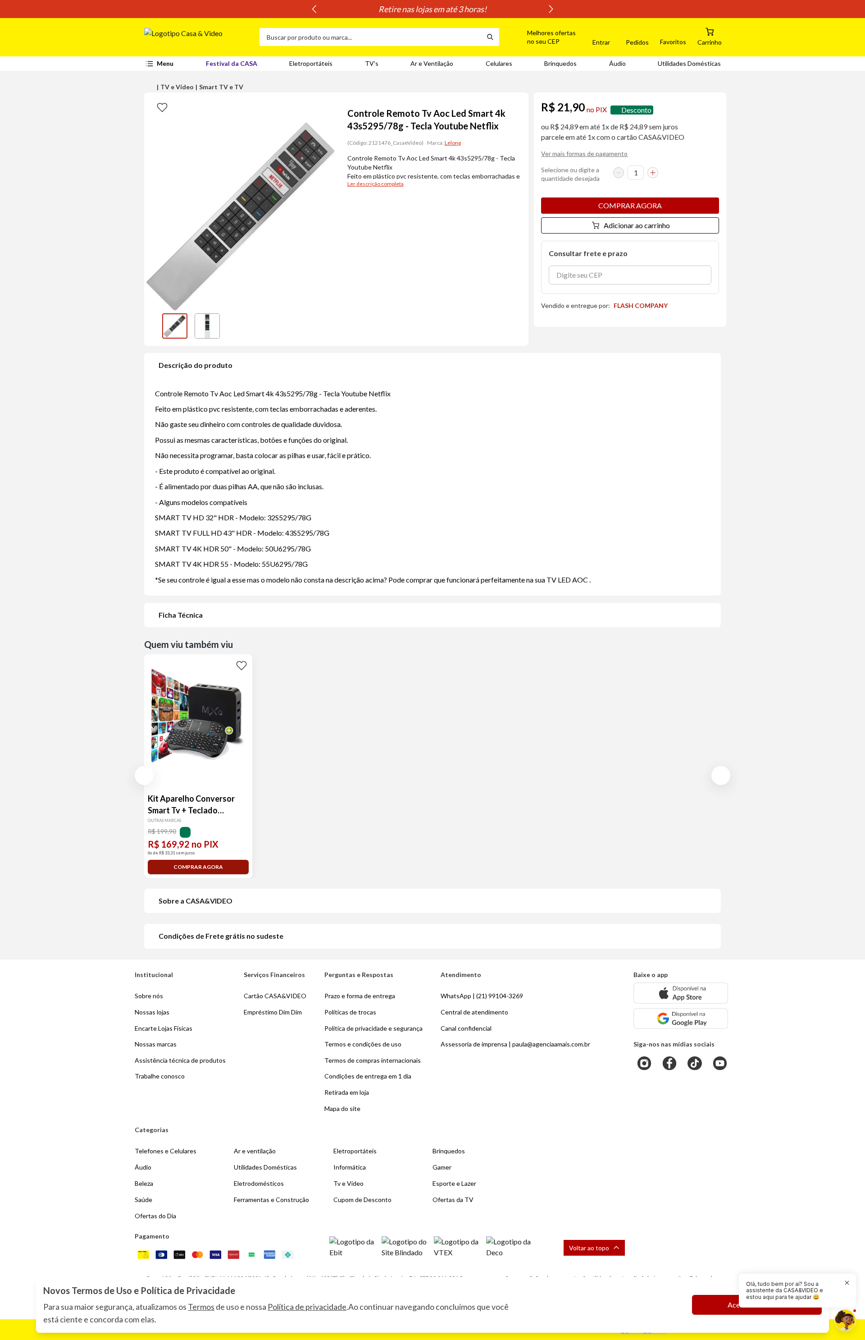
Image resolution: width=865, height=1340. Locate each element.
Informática (349, 1167)
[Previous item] (314, 9)
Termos (201, 1307)
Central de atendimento (474, 1012)
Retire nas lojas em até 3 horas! (432, 9)
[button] (541, 37)
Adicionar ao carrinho (637, 225)
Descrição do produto (195, 365)
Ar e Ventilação (431, 63)
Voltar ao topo (589, 1248)
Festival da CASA (231, 63)
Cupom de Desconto (362, 1199)
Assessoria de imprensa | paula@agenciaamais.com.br (515, 1044)
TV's (371, 63)
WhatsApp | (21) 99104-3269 (482, 996)
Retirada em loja (346, 1092)
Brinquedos (560, 63)
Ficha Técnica (181, 614)
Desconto (636, 110)
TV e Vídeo (177, 87)
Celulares (499, 63)
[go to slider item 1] (207, 326)
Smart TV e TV (221, 87)
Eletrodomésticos (259, 1183)
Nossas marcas (156, 1044)
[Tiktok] (695, 1063)
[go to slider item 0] (174, 326)
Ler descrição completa (375, 183)
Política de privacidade (307, 1307)
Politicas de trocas (350, 1012)
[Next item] (551, 9)
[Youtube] (720, 1063)
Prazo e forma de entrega (359, 996)
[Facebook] (669, 1063)
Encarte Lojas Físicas (163, 1028)
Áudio (617, 63)
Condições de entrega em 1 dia (367, 1076)
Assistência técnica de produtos (180, 1060)
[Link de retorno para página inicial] (198, 37)
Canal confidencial (466, 1028)
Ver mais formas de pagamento (584, 153)
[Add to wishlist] (162, 107)
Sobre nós (149, 996)
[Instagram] (644, 1063)
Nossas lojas (152, 1012)
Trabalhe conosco (160, 1076)
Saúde (143, 1199)
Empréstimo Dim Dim (273, 1012)
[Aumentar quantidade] (652, 172)
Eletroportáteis (310, 63)
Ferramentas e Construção (271, 1199)
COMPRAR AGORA (630, 205)
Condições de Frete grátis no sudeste (221, 936)
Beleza (144, 1183)
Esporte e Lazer (454, 1183)
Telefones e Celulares (165, 1151)
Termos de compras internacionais (372, 1060)
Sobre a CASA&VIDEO (195, 900)
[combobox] (370, 37)
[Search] (490, 37)
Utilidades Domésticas (689, 63)
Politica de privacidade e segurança (373, 1028)
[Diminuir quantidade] (618, 172)
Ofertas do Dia (155, 1216)
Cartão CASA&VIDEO (275, 996)
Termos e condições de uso (362, 1044)
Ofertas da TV (452, 1199)
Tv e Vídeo (348, 1183)
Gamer (441, 1167)
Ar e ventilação (255, 1151)
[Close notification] (847, 1283)
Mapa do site (342, 1108)
